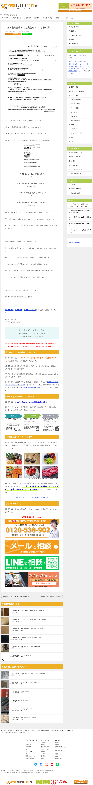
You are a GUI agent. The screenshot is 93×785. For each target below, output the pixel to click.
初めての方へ (5, 18)
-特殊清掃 (43, 751)
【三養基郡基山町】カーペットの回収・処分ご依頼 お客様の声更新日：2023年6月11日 (26, 629)
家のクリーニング (30, 310)
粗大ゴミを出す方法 (75, 189)
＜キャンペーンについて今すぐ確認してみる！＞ (32, 497)
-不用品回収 (43, 742)
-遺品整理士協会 (58, 758)
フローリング (72, 61)
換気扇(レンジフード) (79, 64)
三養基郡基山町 (17, 34)
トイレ (82, 66)
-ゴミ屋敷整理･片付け (45, 746)
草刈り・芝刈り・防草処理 (76, 91)
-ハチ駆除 (43, 753)
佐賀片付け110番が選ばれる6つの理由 (32, 387)
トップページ (28, 742)
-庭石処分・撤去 (44, 747)
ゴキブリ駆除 (73, 116)
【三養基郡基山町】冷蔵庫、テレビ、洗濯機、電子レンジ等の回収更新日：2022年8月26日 (27, 611)
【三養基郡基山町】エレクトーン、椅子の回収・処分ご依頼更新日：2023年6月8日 (25, 638)
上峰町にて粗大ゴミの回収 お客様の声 (51, 596)
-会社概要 (57, 742)
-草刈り (42, 758)
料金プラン (59, 18)
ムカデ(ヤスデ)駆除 (74, 120)
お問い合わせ (69, 18)
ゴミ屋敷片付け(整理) (75, 35)
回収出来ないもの (76, 173)
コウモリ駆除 (73, 129)
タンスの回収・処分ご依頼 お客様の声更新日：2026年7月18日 (20, 692)
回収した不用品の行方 (75, 169)
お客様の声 (27, 18)
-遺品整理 (43, 744)
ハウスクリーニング (76, 55)
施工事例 (36, 18)
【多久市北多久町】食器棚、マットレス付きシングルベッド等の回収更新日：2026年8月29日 (27, 674)
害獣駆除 (71, 124)
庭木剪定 (71, 141)
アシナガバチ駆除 (76, 99)
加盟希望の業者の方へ (74, 242)
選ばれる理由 (17, 18)
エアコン (79, 61)
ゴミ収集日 (72, 184)
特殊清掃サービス (74, 43)
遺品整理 (71, 39)
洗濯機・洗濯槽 (72, 71)
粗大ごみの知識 (75, 193)
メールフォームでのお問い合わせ (75, 10)
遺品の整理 (18, 310)
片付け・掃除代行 (74, 27)
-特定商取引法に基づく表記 (60, 747)
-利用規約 (57, 744)
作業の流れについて (75, 156)
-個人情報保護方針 (58, 746)
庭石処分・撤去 (73, 87)
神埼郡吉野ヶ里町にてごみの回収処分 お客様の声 (16, 596)
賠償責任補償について (30, 756)
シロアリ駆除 (73, 112)
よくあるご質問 (73, 165)
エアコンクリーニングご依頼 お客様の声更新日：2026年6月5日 (21, 709)
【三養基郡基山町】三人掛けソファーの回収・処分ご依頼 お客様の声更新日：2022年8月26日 (28, 620)
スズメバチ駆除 (75, 103)
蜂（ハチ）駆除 (73, 95)
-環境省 (56, 753)
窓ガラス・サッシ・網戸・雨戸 (80, 68)
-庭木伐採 (43, 755)
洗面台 (77, 66)
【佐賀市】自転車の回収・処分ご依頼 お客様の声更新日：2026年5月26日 (23, 718)
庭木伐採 (71, 137)
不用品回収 (72, 31)
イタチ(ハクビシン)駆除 (76, 133)
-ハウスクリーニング (45, 749)
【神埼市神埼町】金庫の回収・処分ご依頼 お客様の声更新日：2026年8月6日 (24, 683)
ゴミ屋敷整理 (9, 310)
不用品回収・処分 (27, 34)
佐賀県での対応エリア (75, 152)
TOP (33, 730)
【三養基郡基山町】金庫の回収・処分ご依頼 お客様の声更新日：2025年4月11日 (25, 647)
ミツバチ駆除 (75, 108)
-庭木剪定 (43, 756)
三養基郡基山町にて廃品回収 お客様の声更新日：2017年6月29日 (21, 656)
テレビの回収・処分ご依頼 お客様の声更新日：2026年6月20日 (20, 700)
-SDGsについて (58, 754)
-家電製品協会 (57, 756)
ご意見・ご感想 (47, 18)
